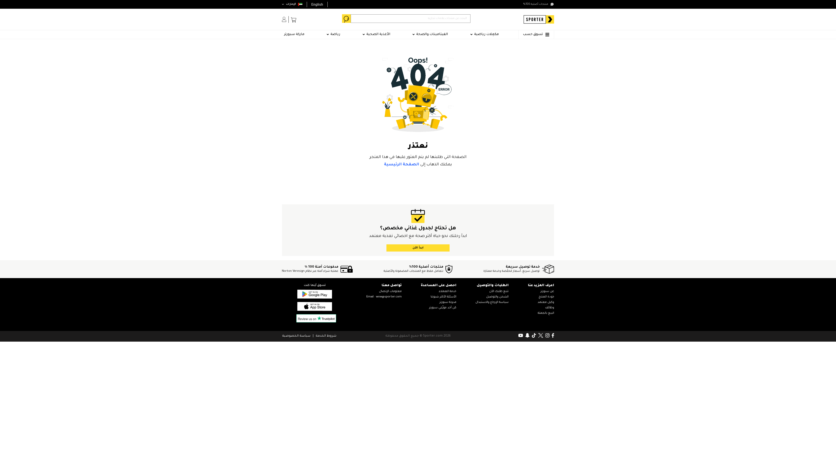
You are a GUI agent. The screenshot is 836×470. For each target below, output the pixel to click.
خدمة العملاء (447, 291)
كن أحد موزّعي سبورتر (442, 307)
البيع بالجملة (546, 313)
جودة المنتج (546, 297)
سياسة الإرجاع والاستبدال (492, 302)
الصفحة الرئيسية (401, 165)
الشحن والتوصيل (497, 297)
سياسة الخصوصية (296, 336)
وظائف (549, 307)
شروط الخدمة (326, 336)
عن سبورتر (547, 291)
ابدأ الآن (418, 248)
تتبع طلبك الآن (499, 291)
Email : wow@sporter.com (384, 297)
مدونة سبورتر (448, 302)
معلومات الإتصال (390, 291)
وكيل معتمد (546, 302)
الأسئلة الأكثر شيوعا (443, 297)
